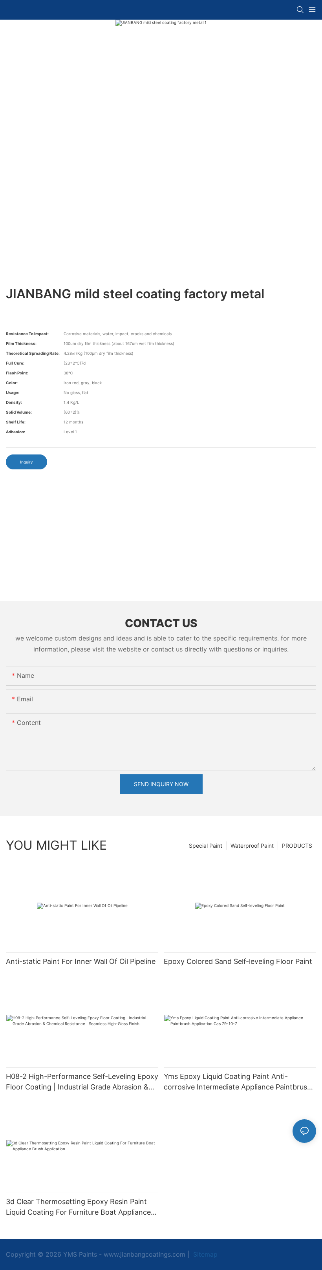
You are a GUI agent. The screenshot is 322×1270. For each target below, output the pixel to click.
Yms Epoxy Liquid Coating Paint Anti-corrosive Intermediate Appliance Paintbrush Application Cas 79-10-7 (237, 1082)
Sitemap (204, 1254)
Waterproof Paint (252, 845)
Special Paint (205, 845)
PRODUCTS (297, 845)
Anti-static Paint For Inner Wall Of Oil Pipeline (81, 961)
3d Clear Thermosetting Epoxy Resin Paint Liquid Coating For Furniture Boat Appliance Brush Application (78, 1207)
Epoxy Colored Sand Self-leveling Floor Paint (238, 961)
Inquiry (26, 462)
